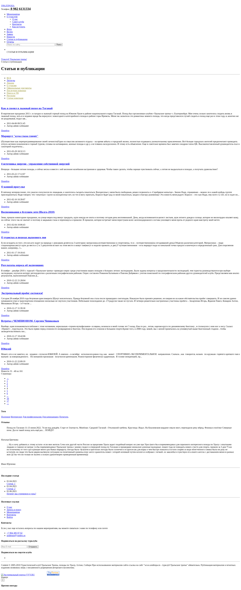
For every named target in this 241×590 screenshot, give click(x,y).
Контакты (17, 24)
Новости (11, 37)
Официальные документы (19, 88)
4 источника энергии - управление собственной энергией (35, 163)
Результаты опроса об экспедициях (22, 265)
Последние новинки (16, 90)
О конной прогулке (13, 186)
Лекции (10, 83)
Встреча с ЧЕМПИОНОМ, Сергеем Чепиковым (30, 320)
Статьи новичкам (15, 98)
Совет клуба (18, 22)
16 (8, 398)
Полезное (5, 417)
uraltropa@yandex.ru (16, 535)
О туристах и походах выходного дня (23, 237)
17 (8, 401)
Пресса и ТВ (13, 93)
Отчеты (10, 42)
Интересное (16, 417)
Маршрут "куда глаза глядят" (19, 136)
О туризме (12, 85)
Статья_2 (11, 489)
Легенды (11, 80)
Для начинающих (50, 417)
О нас (15, 19)
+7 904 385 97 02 (14, 533)
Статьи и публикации (17, 39)
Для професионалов (32, 417)
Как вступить (18, 27)
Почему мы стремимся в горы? (21, 494)
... (7, 396)
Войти (10, 517)
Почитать (63, 417)
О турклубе (12, 16)
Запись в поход (14, 509)
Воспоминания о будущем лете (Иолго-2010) (28, 212)
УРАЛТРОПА (8, 5)
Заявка (10, 34)
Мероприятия (13, 14)
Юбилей (6, 348)
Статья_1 (11, 483)
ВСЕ (9, 78)
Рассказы (11, 95)
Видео (10, 32)
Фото (9, 29)
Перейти (5, 130)
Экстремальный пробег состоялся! (22, 293)
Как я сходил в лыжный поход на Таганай (27, 108)
